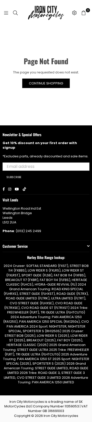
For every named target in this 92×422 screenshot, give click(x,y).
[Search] (15, 13)
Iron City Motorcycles (61, 415)
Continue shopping (46, 83)
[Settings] (74, 13)
